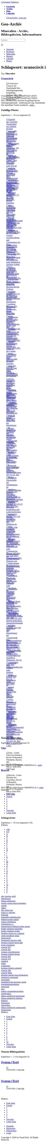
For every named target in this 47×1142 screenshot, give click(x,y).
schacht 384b (6, 973)
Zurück (9, 796)
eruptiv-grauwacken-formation (13, 903)
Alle (8, 829)
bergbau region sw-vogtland (12, 933)
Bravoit (5, 770)
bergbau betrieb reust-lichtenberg (14, 975)
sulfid (3, 963)
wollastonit (5, 966)
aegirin (4, 906)
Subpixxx (15, 2)
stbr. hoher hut (7, 910)
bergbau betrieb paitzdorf (11, 968)
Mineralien (10, 54)
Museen (9, 56)
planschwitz (6, 938)
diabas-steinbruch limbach (11, 998)
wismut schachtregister (10, 952)
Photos (9, 61)
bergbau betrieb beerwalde (12, 943)
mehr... (32, 105)
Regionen (10, 52)
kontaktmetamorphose (10, 984)
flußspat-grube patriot (10, 919)
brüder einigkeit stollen (10, 931)
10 (7, 1042)
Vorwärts (10, 810)
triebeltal (4, 915)
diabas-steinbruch (8, 901)
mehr (40, 765)
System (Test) (10, 1062)
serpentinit (5, 980)
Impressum (10, 1128)
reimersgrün (6, 1010)
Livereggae (5, 2)
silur (3, 989)
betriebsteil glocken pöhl (11, 940)
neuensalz (5, 987)
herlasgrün (5, 1003)
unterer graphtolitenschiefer (12, 991)
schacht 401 (6, 950)
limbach (4, 1001)
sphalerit (4, 961)
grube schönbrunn (8, 922)
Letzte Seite (11, 813)
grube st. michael (8, 912)
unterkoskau (6, 994)
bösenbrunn (6, 899)
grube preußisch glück (10, 936)
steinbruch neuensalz (9, 977)
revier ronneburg (8, 945)
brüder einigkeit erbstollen (11, 929)
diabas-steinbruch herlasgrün (13, 996)
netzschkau (5, 1005)
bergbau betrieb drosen (10, 954)
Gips (3, 748)
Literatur (9, 59)
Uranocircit (7, 78)
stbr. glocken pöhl (8, 896)
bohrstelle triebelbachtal (10, 917)
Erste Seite (10, 794)
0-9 (7, 832)
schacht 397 (6, 947)
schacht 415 (6, 959)
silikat (3, 908)
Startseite (10, 49)
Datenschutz (11, 1131)
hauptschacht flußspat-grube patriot (15, 926)
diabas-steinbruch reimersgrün (13, 1007)
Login (8, 1133)
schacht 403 (6, 956)
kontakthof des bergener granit (13, 982)
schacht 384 (6, 970)
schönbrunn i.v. (7, 924)
